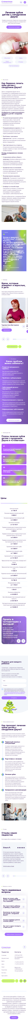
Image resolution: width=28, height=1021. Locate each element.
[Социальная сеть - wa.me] (24, 981)
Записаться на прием (14, 27)
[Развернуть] (23, 899)
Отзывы (21, 62)
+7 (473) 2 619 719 (19, 962)
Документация (5, 958)
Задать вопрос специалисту (14, 934)
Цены (20, 58)
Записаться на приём (14, 420)
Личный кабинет (19, 971)
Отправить (14, 698)
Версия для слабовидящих (18, 968)
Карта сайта (4, 975)
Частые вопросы (14, 66)
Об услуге (7, 58)
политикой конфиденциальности (12, 692)
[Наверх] (24, 947)
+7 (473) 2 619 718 (19, 964)
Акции (3, 967)
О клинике (4, 955)
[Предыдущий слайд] (24, 326)
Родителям (4, 970)
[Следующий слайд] (8, 339)
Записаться (7, 330)
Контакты (4, 972)
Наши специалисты (7, 61)
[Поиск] (21, 2)
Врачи (3, 961)
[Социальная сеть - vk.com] (21, 981)
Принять (14, 1017)
